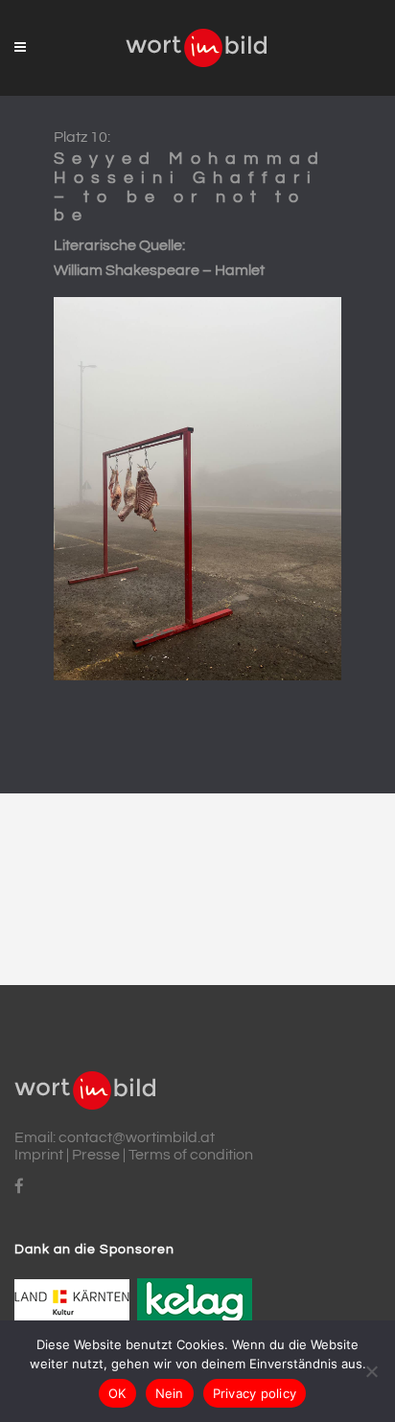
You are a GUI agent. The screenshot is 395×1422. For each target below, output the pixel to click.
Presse (96, 1154)
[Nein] (371, 1371)
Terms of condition (190, 1154)
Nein (169, 1393)
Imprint (38, 1154)
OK (117, 1393)
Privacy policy (255, 1393)
